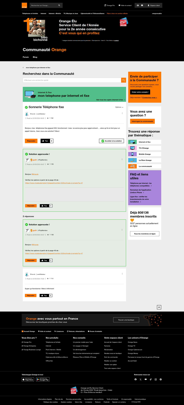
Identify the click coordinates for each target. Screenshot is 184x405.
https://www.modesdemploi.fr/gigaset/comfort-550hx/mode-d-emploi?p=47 (54, 183)
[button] (122, 113)
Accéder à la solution (113, 141)
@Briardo (35, 174)
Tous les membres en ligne (144, 234)
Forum (26, 57)
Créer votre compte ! (140, 92)
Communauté (44, 49)
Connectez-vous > (149, 97)
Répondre (31, 141)
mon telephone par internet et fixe (38, 68)
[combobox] (72, 80)
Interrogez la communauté (142, 121)
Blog (35, 57)
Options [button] (118, 107)
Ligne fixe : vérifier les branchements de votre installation (139, 199)
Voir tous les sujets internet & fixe (109, 100)
